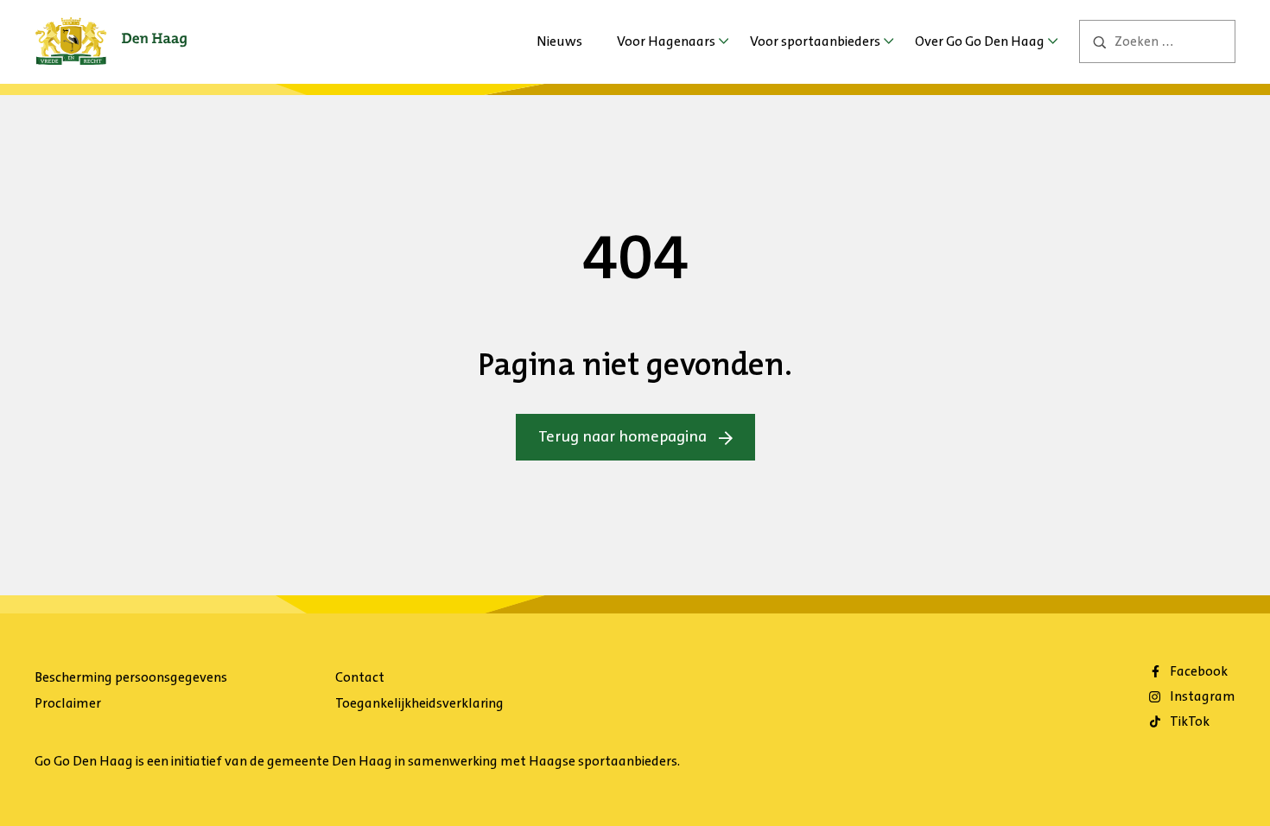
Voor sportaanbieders (815, 41)
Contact (359, 677)
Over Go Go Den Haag (980, 41)
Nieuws (559, 41)
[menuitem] (559, 41)
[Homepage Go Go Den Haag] (111, 29)
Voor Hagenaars (666, 41)
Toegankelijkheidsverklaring (419, 703)
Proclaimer (68, 703)
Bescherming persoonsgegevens (131, 677)
